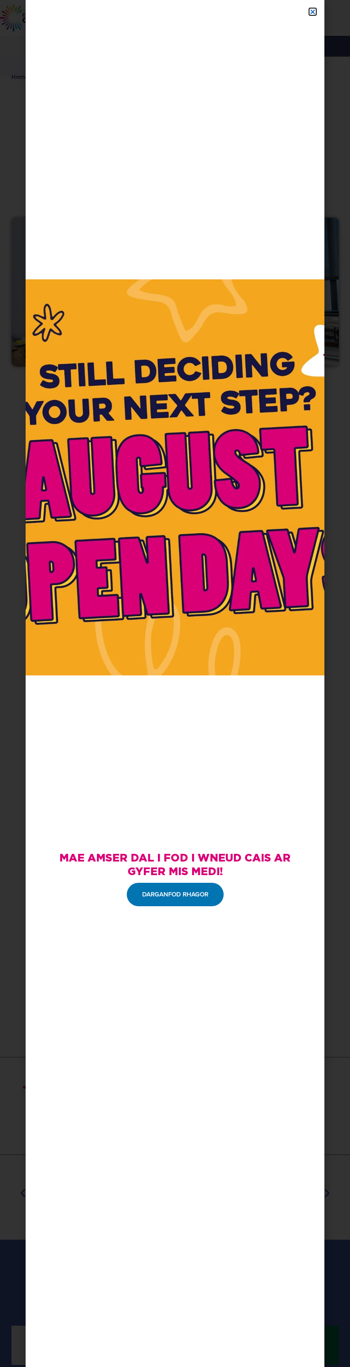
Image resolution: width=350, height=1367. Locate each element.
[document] (175, 683)
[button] (312, 12)
